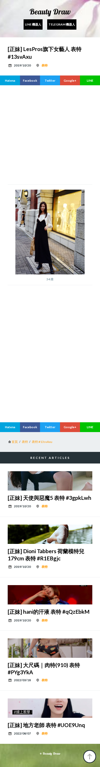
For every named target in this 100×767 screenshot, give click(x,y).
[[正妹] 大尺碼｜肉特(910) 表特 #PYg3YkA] (50, 648)
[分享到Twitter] (50, 80)
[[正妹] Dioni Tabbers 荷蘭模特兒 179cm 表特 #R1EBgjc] (50, 534)
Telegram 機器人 (61, 24)
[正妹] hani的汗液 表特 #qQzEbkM (48, 611)
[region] (50, 375)
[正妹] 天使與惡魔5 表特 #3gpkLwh (49, 497)
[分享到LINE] (90, 80)
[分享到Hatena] (10, 80)
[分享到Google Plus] (70, 80)
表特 (45, 65)
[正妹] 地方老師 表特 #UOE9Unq (46, 725)
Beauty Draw (50, 11)
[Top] (89, 756)
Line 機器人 (33, 24)
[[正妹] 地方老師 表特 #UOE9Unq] (50, 708)
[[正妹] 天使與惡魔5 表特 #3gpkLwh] (50, 481)
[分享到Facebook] (30, 80)
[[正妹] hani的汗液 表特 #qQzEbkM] (50, 594)
